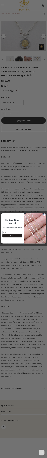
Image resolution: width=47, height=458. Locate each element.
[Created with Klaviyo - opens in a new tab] (23, 244)
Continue (12, 235)
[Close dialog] (44, 215)
